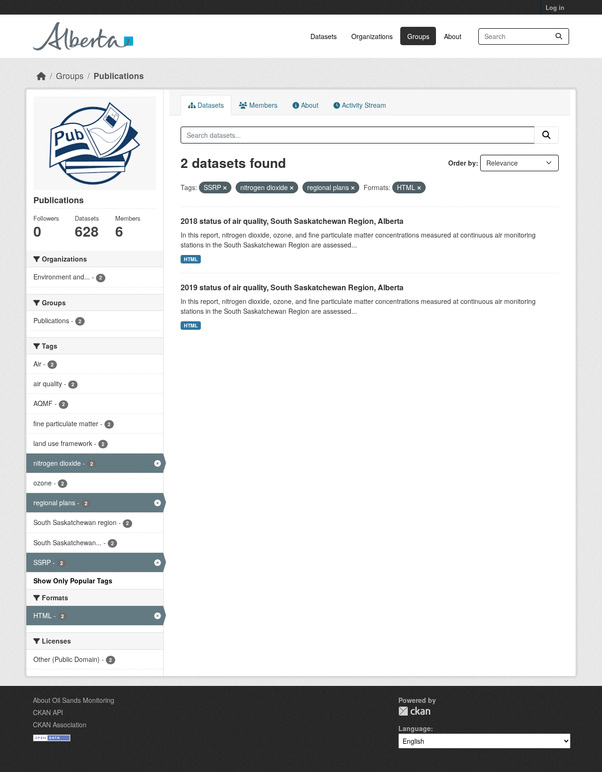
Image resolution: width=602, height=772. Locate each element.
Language (414, 728)
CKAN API (48, 712)
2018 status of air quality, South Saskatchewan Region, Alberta (292, 220)
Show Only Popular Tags (72, 580)
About (452, 36)
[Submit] (558, 36)
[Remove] (225, 187)
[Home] (41, 75)
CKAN (414, 711)
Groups (418, 36)
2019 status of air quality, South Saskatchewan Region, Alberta (292, 287)
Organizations (372, 36)
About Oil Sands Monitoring (73, 700)
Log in (555, 7)
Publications (119, 75)
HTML (191, 259)
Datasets (323, 36)
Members (262, 105)
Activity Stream (363, 105)
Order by (462, 162)
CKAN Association (60, 724)
